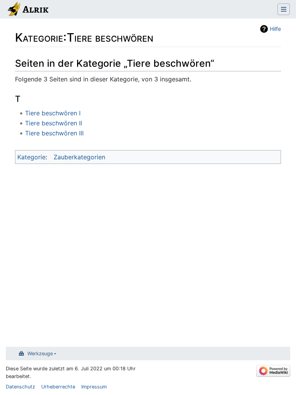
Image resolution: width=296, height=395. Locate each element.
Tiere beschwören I (53, 113)
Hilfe (275, 28)
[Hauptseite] (27, 10)
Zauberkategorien (79, 157)
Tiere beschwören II (53, 123)
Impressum (94, 387)
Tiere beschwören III (54, 133)
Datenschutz (20, 387)
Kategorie (31, 157)
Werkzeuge (40, 353)
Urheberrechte (58, 387)
